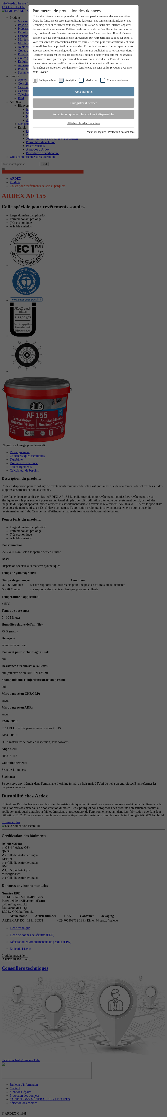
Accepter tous (83, 91)
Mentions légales (96, 131)
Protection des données (121, 131)
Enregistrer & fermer (83, 103)
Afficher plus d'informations (83, 123)
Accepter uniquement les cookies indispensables (83, 114)
